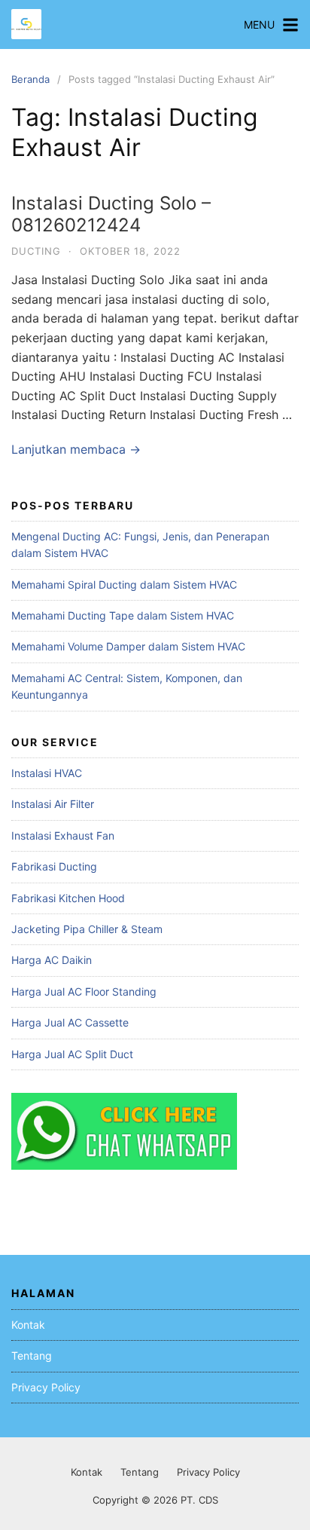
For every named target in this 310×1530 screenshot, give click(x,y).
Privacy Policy (46, 1387)
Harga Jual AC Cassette (70, 1022)
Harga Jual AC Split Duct (72, 1054)
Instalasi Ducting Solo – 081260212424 (111, 214)
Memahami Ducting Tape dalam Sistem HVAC (122, 615)
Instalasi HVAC (46, 773)
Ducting (36, 251)
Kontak (28, 1324)
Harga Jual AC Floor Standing (84, 991)
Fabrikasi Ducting (54, 866)
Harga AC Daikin (51, 959)
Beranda (30, 79)
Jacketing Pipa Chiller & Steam (87, 929)
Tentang (31, 1355)
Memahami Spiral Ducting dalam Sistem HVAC (124, 584)
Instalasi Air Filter (52, 803)
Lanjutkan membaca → (76, 449)
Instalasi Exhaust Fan (62, 835)
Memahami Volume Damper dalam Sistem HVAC (128, 646)
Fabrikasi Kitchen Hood (68, 898)
